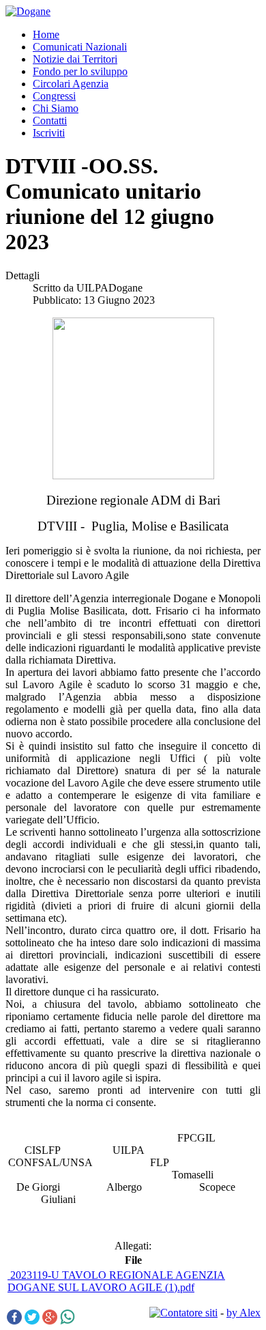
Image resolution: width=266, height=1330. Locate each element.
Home (46, 34)
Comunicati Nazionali (80, 47)
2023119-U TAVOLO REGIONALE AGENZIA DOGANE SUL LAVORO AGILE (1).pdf (116, 1281)
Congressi (54, 96)
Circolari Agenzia (70, 83)
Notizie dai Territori (75, 59)
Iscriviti (49, 133)
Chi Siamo (55, 108)
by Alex (243, 1312)
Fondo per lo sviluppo (80, 71)
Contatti (50, 120)
